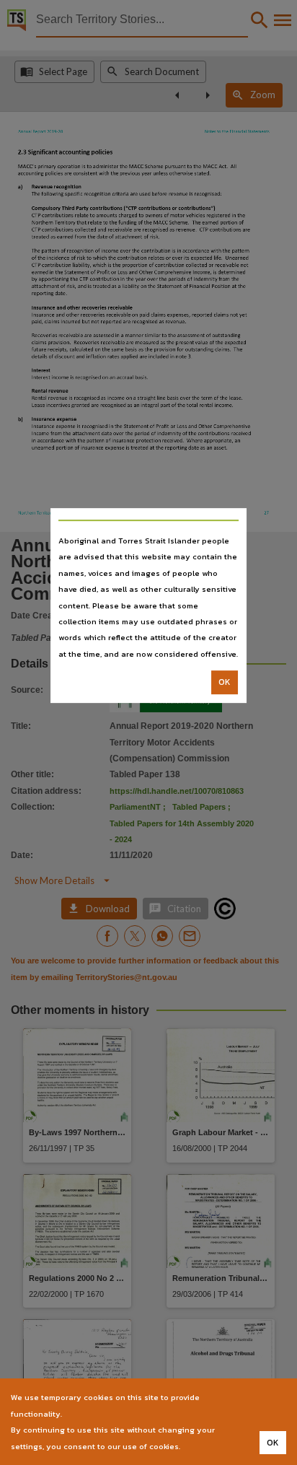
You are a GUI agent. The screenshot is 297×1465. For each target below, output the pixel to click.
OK (224, 681)
